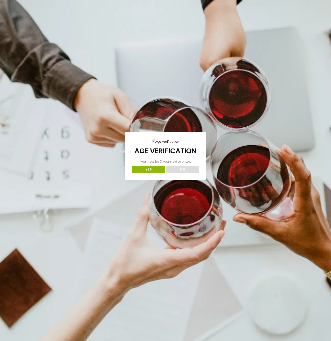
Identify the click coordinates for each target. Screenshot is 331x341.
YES (148, 169)
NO (182, 169)
